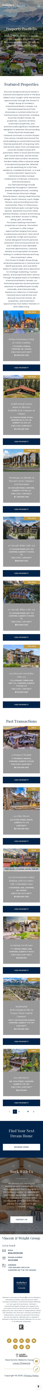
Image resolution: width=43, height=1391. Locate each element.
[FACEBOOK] (9, 1340)
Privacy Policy (31, 1376)
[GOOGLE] (27, 1347)
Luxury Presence (21, 1363)
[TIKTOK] (21, 1347)
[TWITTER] (27, 1340)
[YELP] (15, 1347)
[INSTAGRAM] (15, 1340)
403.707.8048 (13, 1260)
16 (28, 1111)
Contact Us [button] (21, 1219)
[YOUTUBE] (34, 1340)
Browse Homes (21, 1147)
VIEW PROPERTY (21, 368)
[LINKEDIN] (21, 1340)
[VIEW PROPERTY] (21, 366)
